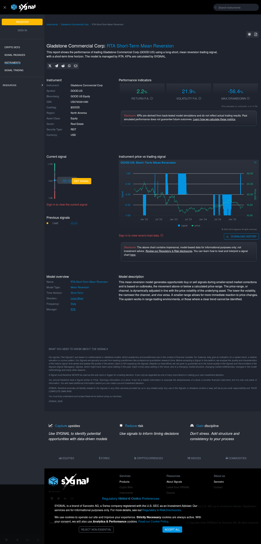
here (132, 254)
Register (22, 22)
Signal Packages (14, 55)
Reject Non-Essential (96, 529)
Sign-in (22, 30)
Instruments (12, 62)
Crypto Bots (12, 47)
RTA (73, 309)
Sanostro (219, 481)
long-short (77, 298)
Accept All (172, 529)
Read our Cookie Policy (153, 521)
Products (124, 481)
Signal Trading (13, 70)
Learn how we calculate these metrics (214, 119)
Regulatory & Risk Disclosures (161, 510)
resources (9, 85)
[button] (249, 34)
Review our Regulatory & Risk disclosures (169, 251)
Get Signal (81, 181)
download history (243, 236)
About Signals (174, 481)
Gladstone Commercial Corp (75, 24)
